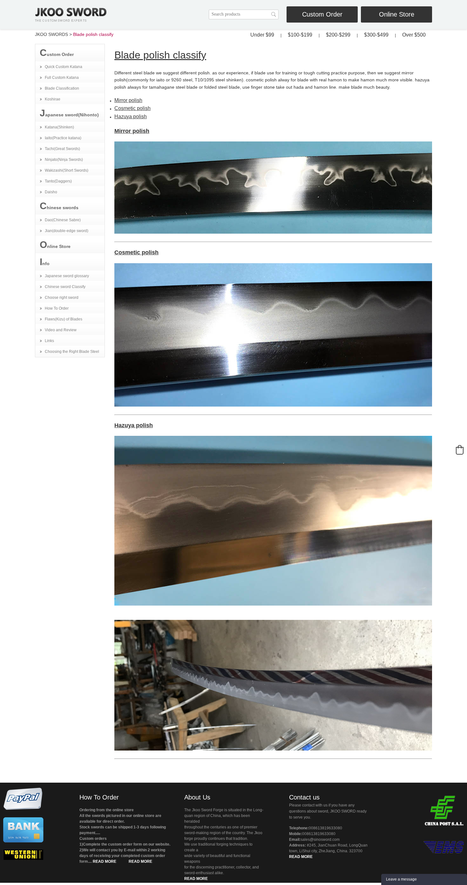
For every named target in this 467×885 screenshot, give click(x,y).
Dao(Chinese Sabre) (63, 220)
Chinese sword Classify (65, 287)
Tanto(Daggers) (58, 181)
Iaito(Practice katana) (63, 138)
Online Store (396, 14)
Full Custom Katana (62, 77)
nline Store (55, 244)
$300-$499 (376, 35)
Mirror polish (128, 100)
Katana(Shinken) (59, 127)
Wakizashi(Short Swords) (66, 170)
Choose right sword (61, 297)
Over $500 (414, 35)
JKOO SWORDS (51, 34)
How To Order (57, 308)
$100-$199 (300, 35)
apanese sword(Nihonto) (69, 113)
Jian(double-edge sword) (66, 231)
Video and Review (61, 330)
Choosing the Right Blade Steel (72, 351)
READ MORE (104, 861)
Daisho (51, 192)
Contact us (304, 797)
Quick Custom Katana (63, 67)
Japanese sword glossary (67, 276)
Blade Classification (62, 88)
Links (49, 341)
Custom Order (322, 14)
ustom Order (57, 52)
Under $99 (262, 35)
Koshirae (52, 99)
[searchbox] (244, 14)
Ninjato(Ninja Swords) (64, 159)
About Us (197, 797)
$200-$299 (338, 35)
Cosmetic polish (132, 108)
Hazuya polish (130, 116)
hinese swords (59, 206)
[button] (459, 449)
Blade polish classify (93, 34)
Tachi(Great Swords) (62, 149)
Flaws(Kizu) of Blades (63, 319)
